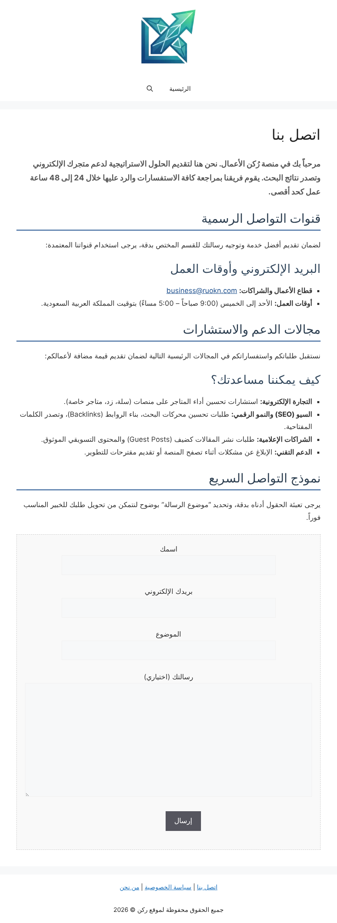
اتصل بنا (207, 887)
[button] (149, 88)
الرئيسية (180, 88)
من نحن (129, 887)
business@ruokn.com (201, 290)
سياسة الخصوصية (168, 887)
